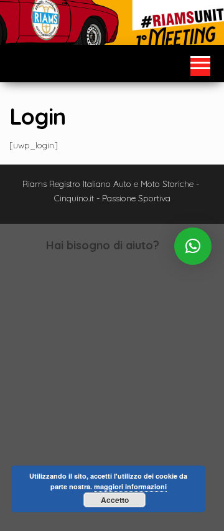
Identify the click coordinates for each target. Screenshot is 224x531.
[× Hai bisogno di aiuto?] (193, 246)
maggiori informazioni (130, 486)
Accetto (115, 499)
